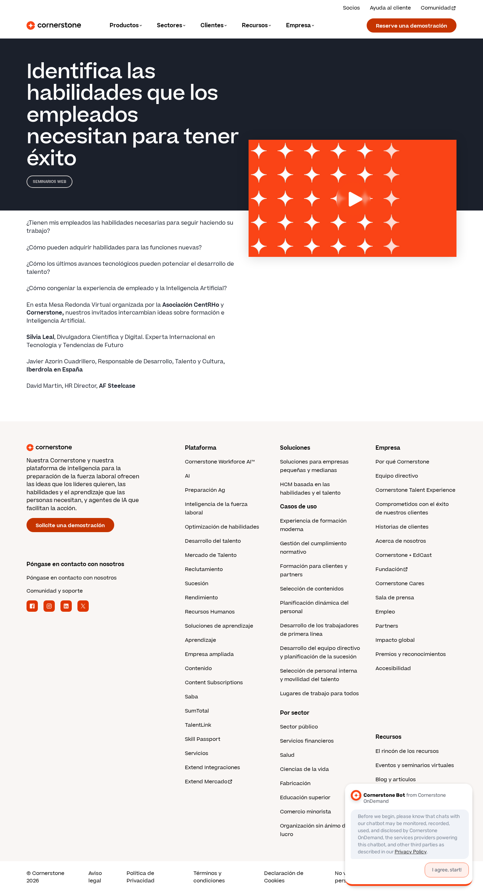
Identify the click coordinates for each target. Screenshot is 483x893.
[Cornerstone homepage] (94, 447)
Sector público (299, 727)
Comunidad (436, 8)
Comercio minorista (305, 812)
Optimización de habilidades (222, 527)
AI (187, 476)
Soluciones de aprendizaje (219, 626)
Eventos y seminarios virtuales (415, 765)
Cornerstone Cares (400, 583)
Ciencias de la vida (304, 769)
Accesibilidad (393, 668)
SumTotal (197, 711)
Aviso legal (95, 877)
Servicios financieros (307, 741)
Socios (351, 8)
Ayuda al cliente (390, 8)
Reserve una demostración (411, 26)
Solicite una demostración (70, 525)
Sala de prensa (395, 597)
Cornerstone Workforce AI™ (220, 462)
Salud (287, 755)
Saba (191, 697)
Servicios (196, 753)
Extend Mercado (206, 781)
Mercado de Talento (211, 555)
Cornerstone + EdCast (404, 555)
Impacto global (395, 640)
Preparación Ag (205, 490)
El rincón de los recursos (407, 751)
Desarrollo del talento (213, 541)
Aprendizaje (200, 640)
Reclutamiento (204, 569)
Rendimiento (201, 597)
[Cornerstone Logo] (54, 25)
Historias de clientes (402, 527)
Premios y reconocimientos (411, 654)
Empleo (385, 612)
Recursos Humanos (210, 612)
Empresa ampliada (209, 654)
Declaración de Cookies (283, 877)
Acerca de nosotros (401, 541)
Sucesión (196, 583)
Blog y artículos (396, 779)
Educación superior (305, 797)
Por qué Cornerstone (402, 462)
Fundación (389, 569)
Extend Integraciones (212, 767)
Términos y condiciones (209, 877)
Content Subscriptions (214, 682)
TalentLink (198, 725)
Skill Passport (202, 739)
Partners (387, 626)
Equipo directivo (397, 476)
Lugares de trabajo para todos (319, 693)
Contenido (198, 668)
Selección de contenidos (312, 589)
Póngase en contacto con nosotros (72, 578)
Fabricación (295, 783)
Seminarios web (49, 181)
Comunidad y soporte (55, 591)
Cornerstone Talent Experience (415, 490)
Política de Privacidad (141, 877)
